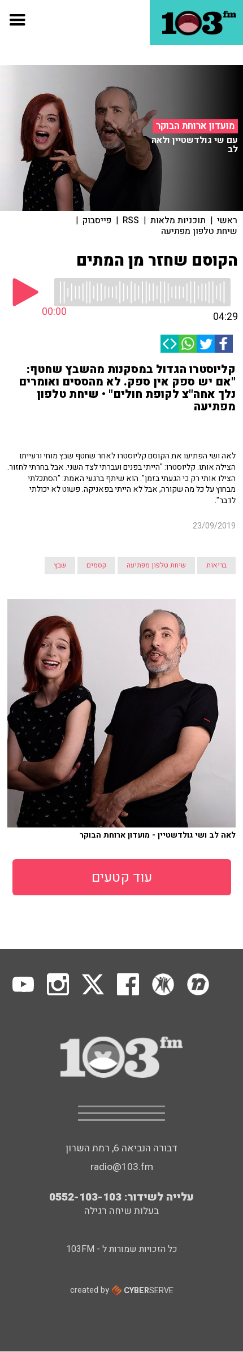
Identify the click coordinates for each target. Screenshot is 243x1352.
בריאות (216, 565)
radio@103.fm (121, 1167)
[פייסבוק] (224, 344)
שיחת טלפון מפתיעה (199, 231)
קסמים (96, 565)
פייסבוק (97, 220)
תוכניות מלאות (178, 220)
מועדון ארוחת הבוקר (195, 126)
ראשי (227, 220)
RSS (131, 220)
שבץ (60, 565)
